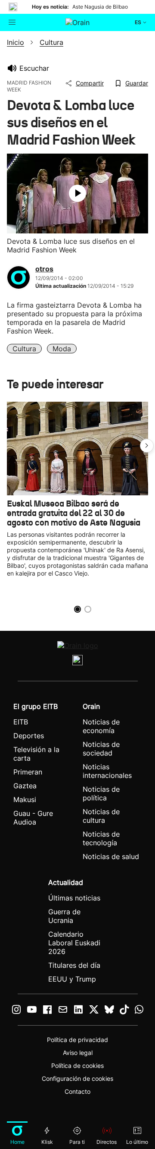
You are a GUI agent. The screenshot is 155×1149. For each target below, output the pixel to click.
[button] (147, 446)
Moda (62, 348)
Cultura (24, 348)
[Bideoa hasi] (77, 193)
